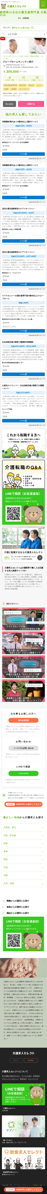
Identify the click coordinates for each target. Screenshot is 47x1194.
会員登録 (31, 1060)
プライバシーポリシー (10, 1079)
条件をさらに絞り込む (21, 28)
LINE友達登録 (23, 773)
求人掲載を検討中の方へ (11, 1076)
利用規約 (36, 1076)
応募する (31, 104)
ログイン (16, 1060)
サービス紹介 (27, 1076)
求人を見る (9, 104)
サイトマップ (33, 1079)
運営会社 (23, 1079)
